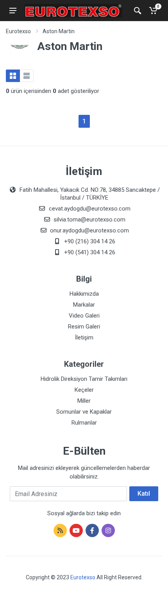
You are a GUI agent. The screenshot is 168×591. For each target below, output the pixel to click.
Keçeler (84, 389)
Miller (84, 400)
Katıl (144, 493)
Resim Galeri (84, 326)
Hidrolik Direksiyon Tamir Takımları (84, 378)
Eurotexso (18, 31)
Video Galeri (84, 315)
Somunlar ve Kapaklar (84, 411)
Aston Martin (59, 31)
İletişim (84, 337)
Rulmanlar (84, 422)
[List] (27, 76)
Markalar (84, 304)
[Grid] (13, 76)
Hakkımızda (84, 293)
